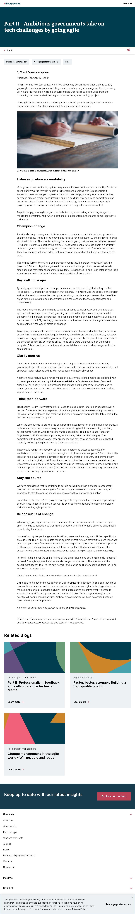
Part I (23, 84)
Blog (67, 62)
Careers (7, 861)
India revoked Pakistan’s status (70, 381)
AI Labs (7, 843)
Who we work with (13, 838)
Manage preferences (118, 904)
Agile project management (46, 62)
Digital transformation (16, 62)
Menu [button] (126, 3)
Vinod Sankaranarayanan (34, 72)
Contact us (9, 867)
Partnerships (10, 832)
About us (8, 820)
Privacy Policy (79, 909)
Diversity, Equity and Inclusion (19, 855)
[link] (114, 796)
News (6, 849)
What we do (9, 826)
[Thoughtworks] (12, 3)
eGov (69, 607)
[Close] (132, 898)
